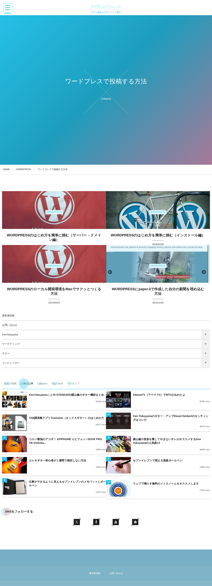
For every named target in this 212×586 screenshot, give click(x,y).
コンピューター (11, 362)
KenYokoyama (10, 334)
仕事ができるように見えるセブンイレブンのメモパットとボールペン (67, 483)
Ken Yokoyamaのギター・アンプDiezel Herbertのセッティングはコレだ (170, 417)
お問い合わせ (9, 325)
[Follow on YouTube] (116, 522)
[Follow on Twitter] (77, 522)
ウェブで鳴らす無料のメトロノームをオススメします (166, 483)
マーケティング (11, 343)
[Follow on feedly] (135, 522)
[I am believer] (106, 7)
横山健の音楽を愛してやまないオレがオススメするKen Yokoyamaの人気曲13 (167, 441)
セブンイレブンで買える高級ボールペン (157, 460)
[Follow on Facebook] (96, 522)
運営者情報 (8, 315)
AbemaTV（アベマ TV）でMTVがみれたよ (159, 394)
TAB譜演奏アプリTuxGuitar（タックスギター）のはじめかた (66, 417)
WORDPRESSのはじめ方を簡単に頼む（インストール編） (158, 235)
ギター (6, 353)
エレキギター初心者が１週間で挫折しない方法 (57, 460)
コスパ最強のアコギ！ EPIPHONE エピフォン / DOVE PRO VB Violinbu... (65, 441)
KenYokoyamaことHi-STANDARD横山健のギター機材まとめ (66, 394)
